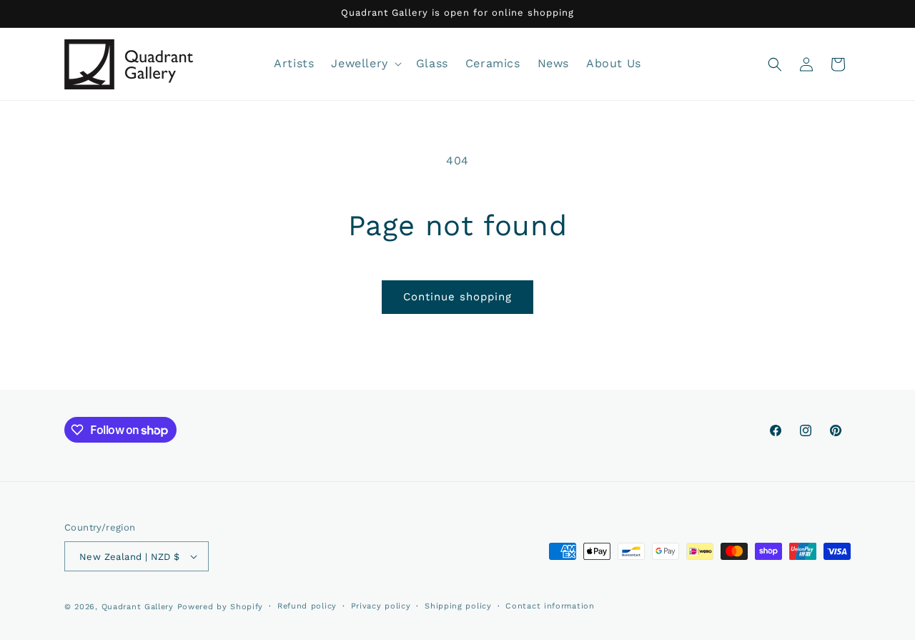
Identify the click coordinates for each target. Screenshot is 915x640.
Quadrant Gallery (138, 606)
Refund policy (307, 606)
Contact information (549, 606)
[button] (364, 64)
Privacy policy (381, 606)
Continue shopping (457, 296)
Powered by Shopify (220, 606)
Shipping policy (458, 606)
